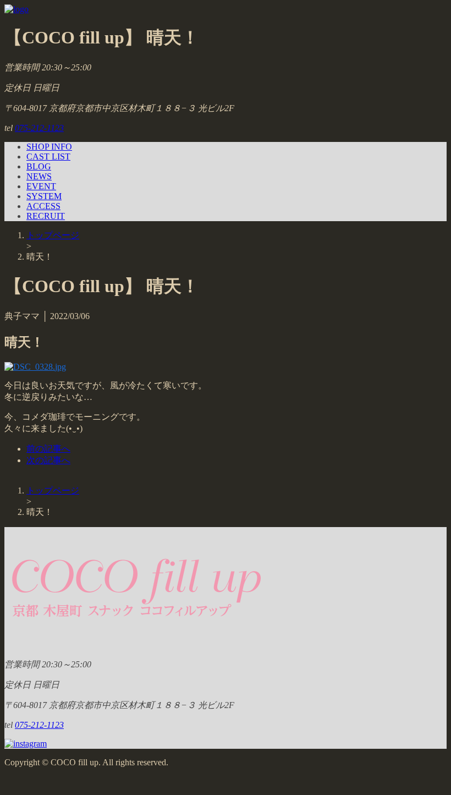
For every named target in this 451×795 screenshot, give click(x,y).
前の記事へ (48, 448)
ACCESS (43, 206)
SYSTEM (44, 196)
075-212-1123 (39, 128)
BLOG (38, 166)
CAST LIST (48, 156)
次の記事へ (48, 460)
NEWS (39, 176)
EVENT (41, 186)
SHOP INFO (49, 146)
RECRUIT (45, 216)
